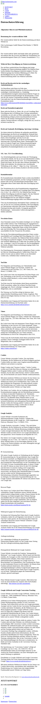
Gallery (7, 16)
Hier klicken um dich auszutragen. (19, 583)
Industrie (7, 12)
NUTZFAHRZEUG (11, 14)
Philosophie (8, 18)
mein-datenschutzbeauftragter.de (30, 677)
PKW (6, 9)
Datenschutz (13, 701)
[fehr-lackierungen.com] (9, 1)
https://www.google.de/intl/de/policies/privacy (15, 304)
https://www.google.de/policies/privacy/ (18, 661)
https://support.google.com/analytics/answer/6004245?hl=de (19, 529)
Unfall (7, 10)
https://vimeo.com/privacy (9, 348)
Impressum (4, 701)
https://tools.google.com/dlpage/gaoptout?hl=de (15, 505)
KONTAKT (9, 7)
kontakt (7, 696)
